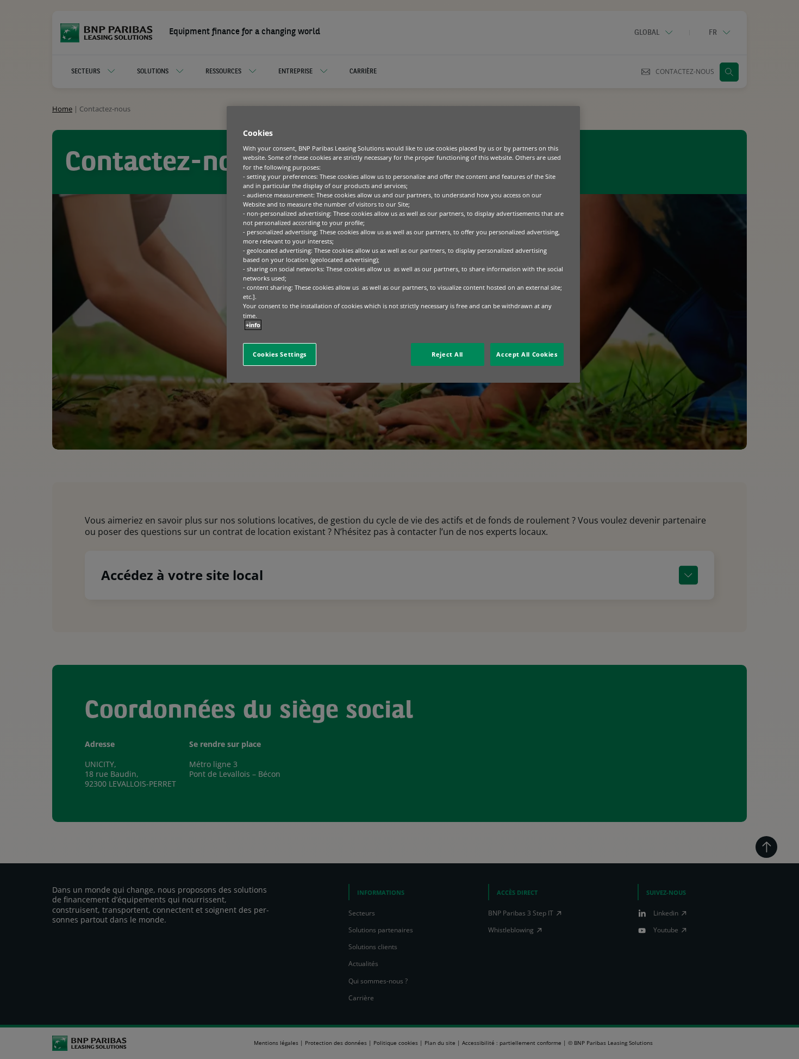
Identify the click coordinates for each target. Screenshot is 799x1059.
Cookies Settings (280, 354)
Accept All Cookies (526, 354)
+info (253, 325)
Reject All (447, 354)
